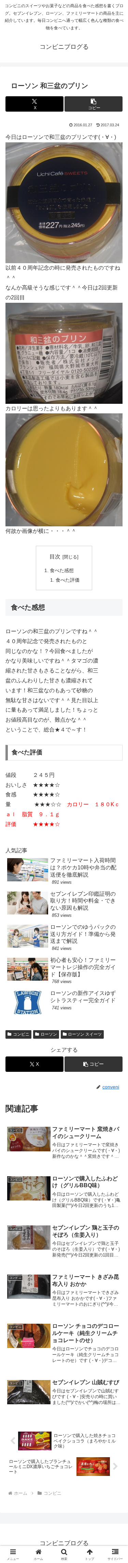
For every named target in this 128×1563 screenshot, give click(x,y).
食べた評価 (68, 580)
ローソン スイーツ (85, 1034)
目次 (54, 556)
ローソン (49, 1034)
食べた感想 (62, 570)
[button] (94, 104)
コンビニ (21, 1034)
